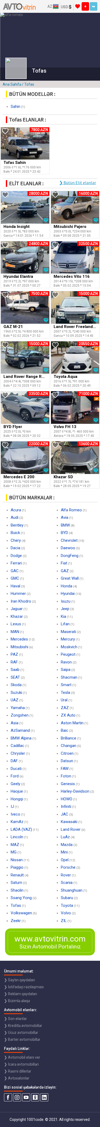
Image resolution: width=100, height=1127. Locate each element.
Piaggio (17, 867)
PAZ (14, 654)
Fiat (64, 563)
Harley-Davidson (75, 791)
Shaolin (17, 890)
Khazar (17, 616)
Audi (14, 517)
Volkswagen (21, 913)
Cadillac (17, 745)
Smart (66, 684)
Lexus (16, 624)
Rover (66, 875)
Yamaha (18, 707)
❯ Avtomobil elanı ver (22, 1057)
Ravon (66, 662)
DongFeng (69, 555)
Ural (64, 700)
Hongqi (17, 799)
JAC (64, 814)
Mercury (68, 639)
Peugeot (68, 654)
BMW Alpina (21, 738)
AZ (49, 6)
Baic (64, 730)
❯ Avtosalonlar (16, 1078)
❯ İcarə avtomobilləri (21, 1064)
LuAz (65, 837)
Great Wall (70, 578)
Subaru (67, 897)
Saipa (65, 669)
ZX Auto (68, 715)
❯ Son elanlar (15, 1019)
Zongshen (20, 715)
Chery (16, 540)
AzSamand (20, 730)
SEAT (15, 677)
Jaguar (17, 608)
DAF (14, 760)
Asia (14, 723)
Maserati (68, 631)
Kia (63, 616)
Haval (15, 586)
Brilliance (68, 738)
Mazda (67, 844)
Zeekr (16, 920)
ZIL (64, 920)
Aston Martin (72, 723)
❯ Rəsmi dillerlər (17, 1071)
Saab (15, 669)
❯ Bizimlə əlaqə (17, 1001)
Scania (67, 882)
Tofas (16, 905)
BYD (64, 532)
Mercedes (19, 639)
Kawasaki (69, 821)
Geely (15, 783)
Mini (64, 852)
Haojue (17, 791)
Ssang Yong (21, 897)
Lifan (65, 624)
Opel (65, 859)
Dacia (15, 547)
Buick (15, 532)
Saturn (16, 882)
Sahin (15, 106)
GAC (15, 570)
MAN (15, 631)
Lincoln (17, 837)
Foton (66, 776)
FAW (65, 768)
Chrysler (18, 753)
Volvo (66, 913)
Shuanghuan (71, 890)
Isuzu (65, 601)
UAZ (14, 700)
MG (14, 852)
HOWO (66, 799)
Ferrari (16, 563)
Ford (15, 776)
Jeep (65, 608)
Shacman (69, 677)
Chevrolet (69, 540)
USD (64, 7)
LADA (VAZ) (21, 829)
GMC (15, 578)
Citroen (67, 753)
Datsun (67, 760)
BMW (65, 525)
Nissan (17, 859)
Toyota (67, 905)
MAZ (15, 844)
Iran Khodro (21, 601)
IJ (12, 806)
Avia (64, 517)
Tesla (65, 692)
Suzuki (16, 692)
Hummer (18, 593)
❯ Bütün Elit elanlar (77, 182)
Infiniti (66, 806)
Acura (16, 510)
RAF (14, 662)
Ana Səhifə (12, 84)
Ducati (16, 768)
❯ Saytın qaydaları (19, 980)
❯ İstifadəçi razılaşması (24, 987)
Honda (66, 586)
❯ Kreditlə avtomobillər (23, 1025)
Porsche (68, 867)
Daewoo (68, 547)
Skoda (16, 684)
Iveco (15, 814)
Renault (17, 875)
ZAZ (65, 707)
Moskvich (69, 646)
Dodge (16, 555)
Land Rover (71, 829)
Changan (68, 745)
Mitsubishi (19, 646)
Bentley (17, 525)
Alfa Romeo (71, 510)
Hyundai (68, 593)
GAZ (65, 570)
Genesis (68, 783)
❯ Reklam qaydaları (20, 994)
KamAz (17, 821)
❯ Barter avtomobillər (22, 1039)
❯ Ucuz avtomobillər (21, 1032)
